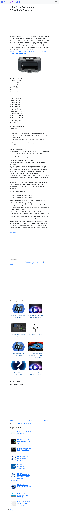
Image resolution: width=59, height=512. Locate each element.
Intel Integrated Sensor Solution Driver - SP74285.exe (24, 466)
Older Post (46, 420)
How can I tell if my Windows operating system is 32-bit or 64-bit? (28, 51)
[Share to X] (13, 259)
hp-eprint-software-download (34, 261)
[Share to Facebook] (15, 259)
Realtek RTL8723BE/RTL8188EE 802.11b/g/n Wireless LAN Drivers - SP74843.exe (20, 476)
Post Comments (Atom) (24, 423)
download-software (19, 261)
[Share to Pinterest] (16, 259)
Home (30, 420)
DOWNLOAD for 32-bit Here (18, 53)
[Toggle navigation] (56, 2)
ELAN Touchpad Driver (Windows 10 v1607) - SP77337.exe (23, 503)
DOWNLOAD (13, 232)
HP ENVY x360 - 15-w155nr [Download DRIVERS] (22, 495)
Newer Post (13, 420)
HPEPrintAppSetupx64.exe (33, 263)
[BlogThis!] (12, 259)
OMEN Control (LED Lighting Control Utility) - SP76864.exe (24, 441)
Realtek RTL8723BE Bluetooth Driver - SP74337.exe (22, 458)
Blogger (12, 510)
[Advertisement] (29, 23)
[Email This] (10, 259)
